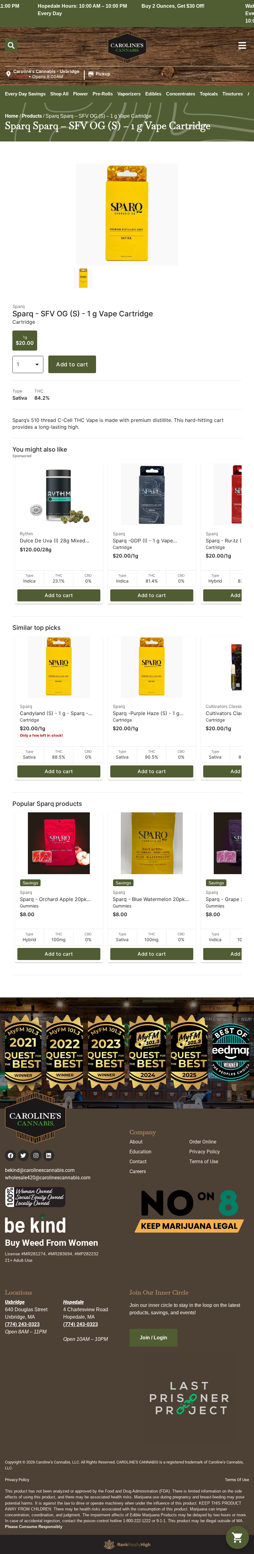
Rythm (26, 533)
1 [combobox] (18, 364)
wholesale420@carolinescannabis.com (47, 1178)
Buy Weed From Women (51, 1243)
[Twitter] (23, 1155)
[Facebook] (10, 1155)
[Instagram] (36, 1155)
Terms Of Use (237, 1479)
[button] (58, 74)
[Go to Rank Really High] (127, 1544)
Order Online (202, 1142)
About (135, 1142)
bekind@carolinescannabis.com (40, 1170)
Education (140, 1152)
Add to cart (72, 364)
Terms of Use (203, 1161)
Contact (138, 1161)
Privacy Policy (204, 1152)
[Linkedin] (48, 1155)
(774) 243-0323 (22, 1324)
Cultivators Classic (224, 706)
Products (32, 116)
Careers (137, 1171)
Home (11, 116)
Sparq (119, 533)
